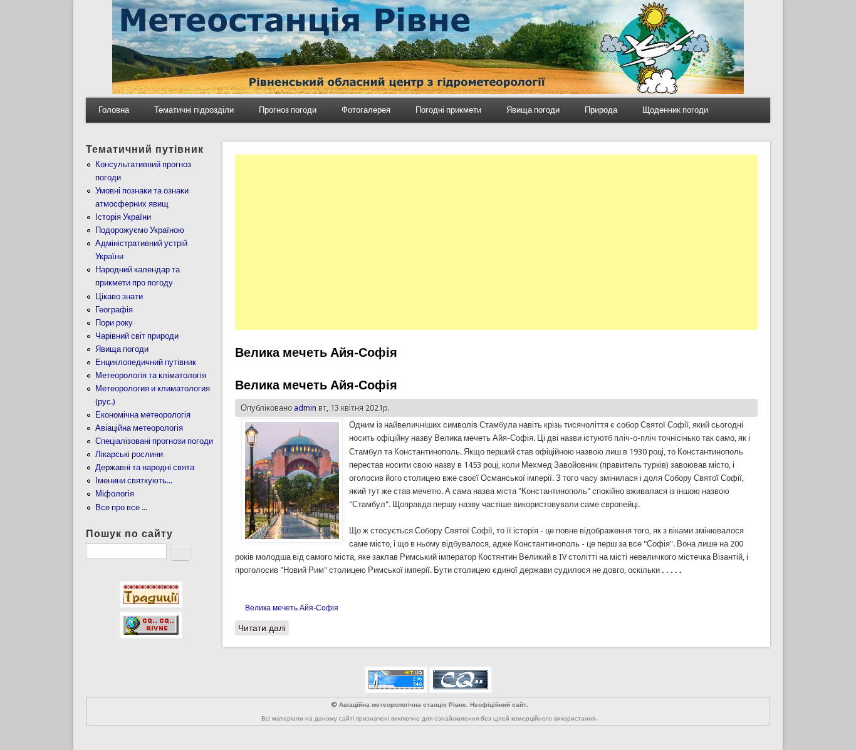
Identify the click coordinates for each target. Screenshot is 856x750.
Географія (114, 309)
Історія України (123, 217)
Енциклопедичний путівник (145, 362)
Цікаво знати (119, 296)
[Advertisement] (496, 242)
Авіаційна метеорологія (139, 428)
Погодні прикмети (448, 110)
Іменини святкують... (133, 480)
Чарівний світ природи (137, 336)
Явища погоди (533, 110)
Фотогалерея (366, 110)
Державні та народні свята (144, 467)
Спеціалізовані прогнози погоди (154, 441)
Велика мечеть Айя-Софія (316, 385)
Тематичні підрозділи (194, 110)
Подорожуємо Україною (139, 230)
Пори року (114, 322)
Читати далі (263, 628)
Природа (601, 110)
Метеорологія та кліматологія (150, 375)
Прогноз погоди (287, 110)
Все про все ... (121, 507)
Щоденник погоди (675, 110)
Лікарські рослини (129, 454)
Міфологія (114, 493)
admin (305, 408)
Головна (113, 110)
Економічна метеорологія (143, 414)
